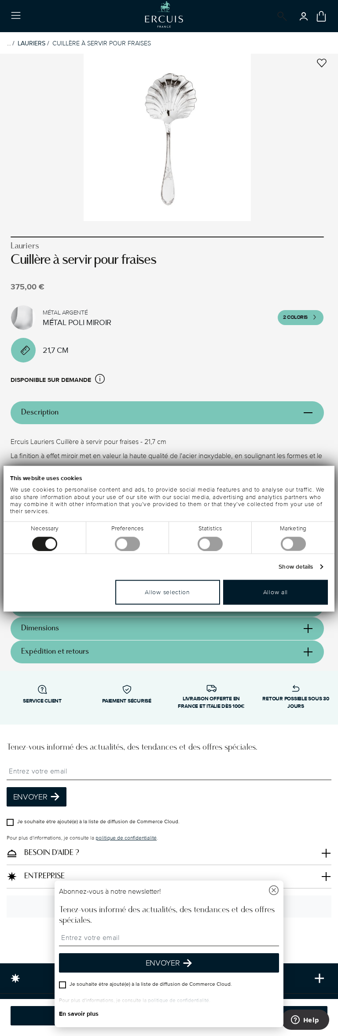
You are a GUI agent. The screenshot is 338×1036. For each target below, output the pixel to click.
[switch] (127, 543)
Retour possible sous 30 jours (295, 703)
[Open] (280, 16)
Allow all (275, 592)
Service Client (42, 701)
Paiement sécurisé (126, 701)
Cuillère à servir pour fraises (101, 43)
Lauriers (31, 43)
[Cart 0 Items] (321, 16)
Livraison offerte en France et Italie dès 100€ (211, 703)
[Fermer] (273, 891)
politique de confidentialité (126, 837)
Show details (296, 566)
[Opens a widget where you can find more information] (305, 1021)
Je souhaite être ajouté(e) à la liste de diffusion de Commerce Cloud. (98, 821)
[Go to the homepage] (164, 16)
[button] (100, 380)
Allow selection (167, 592)
